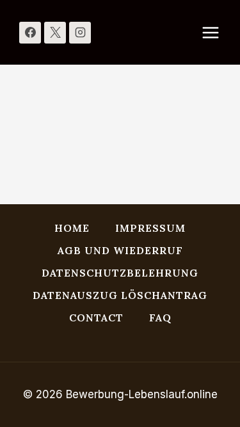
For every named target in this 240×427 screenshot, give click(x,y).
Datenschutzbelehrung (120, 272)
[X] (55, 33)
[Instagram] (80, 33)
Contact (96, 317)
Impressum (150, 228)
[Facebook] (30, 33)
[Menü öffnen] (217, 32)
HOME (72, 228)
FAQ (160, 317)
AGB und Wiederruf (120, 250)
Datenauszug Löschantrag (120, 295)
